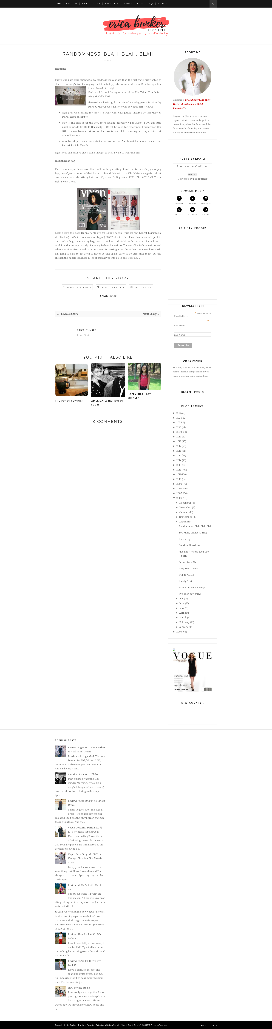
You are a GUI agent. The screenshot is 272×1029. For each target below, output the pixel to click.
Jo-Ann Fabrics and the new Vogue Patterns (80, 911)
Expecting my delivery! (192, 587)
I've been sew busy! (190, 593)
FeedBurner (200, 178)
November (185, 507)
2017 (178, 446)
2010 (178, 479)
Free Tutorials (91, 4)
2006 (179, 497)
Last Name (179, 335)
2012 (178, 469)
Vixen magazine (145, 173)
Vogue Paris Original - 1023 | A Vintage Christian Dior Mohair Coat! (85, 858)
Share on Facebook (79, 287)
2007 (179, 493)
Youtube (206, 214)
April (181, 612)
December (185, 502)
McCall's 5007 (102, 96)
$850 (87, 126)
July (181, 598)
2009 (179, 483)
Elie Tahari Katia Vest (134, 141)
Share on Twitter (113, 287)
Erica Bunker (86, 330)
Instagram (205, 203)
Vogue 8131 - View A (142, 106)
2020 (179, 431)
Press (140, 4)
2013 (178, 464)
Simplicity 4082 (100, 126)
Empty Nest (185, 581)
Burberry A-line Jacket (129, 122)
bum (78, 241)
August (183, 521)
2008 (179, 488)
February (184, 622)
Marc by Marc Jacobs (100, 106)
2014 (178, 460)
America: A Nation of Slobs (107, 402)
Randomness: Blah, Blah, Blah (195, 526)
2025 (179, 412)
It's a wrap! (185, 539)
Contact (163, 4)
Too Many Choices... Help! (193, 532)
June (181, 603)
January (183, 626)
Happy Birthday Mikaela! (139, 395)
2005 (179, 631)
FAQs (151, 4)
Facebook (179, 203)
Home (58, 4)
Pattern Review (109, 131)
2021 (178, 427)
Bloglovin (192, 214)
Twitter (192, 203)
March (183, 617)
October (184, 512)
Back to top (208, 1025)
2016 (178, 450)
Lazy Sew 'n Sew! (188, 568)
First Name (179, 325)
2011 (178, 474)
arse (99, 241)
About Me (72, 4)
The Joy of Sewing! (69, 400)
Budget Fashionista (150, 232)
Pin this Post (143, 287)
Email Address (191, 316)
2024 (179, 417)
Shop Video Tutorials (118, 4)
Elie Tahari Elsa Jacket (148, 92)
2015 (178, 455)
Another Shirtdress (189, 545)
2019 (178, 436)
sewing (112, 295)
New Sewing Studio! (79, 987)
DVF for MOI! (186, 574)
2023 (179, 422)
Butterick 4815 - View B (75, 145)
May (181, 608)
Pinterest (179, 214)
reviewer (91, 131)
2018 (178, 441)
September (185, 516)
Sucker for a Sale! (188, 562)
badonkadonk (144, 237)
